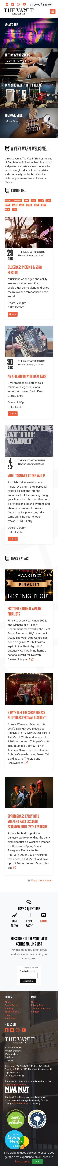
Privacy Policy (38, 1005)
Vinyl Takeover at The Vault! (26, 475)
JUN (15, 205)
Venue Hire (10, 1018)
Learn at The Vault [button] (16, 60)
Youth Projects (12, 1012)
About (8, 1002)
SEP (36, 205)
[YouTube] (24, 4)
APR (48, 201)
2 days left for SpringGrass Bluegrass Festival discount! (27, 715)
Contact (35, 1012)
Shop (7, 1015)
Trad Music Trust (20, 1103)
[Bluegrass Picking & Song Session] (29, 232)
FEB (33, 201)
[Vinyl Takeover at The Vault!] (29, 441)
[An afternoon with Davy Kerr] (29, 341)
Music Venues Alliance (15, 1084)
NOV (7, 209)
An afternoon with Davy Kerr (27, 376)
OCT (44, 205)
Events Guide (11, 1005)
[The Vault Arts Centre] (19, 11)
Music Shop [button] (12, 121)
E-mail (43, 921)
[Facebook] (7, 4)
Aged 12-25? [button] (13, 91)
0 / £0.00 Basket (41, 4)
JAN (26, 201)
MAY (7, 205)
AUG (29, 205)
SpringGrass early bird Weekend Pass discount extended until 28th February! (28, 821)
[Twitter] (12, 4)
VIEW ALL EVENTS (13, 201)
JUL (21, 205)
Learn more (22, 1161)
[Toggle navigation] (53, 11)
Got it (36, 1161)
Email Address (27, 971)
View (13, 314)
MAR (41, 201)
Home (34, 1002)
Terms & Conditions (40, 1008)
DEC (15, 209)
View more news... (42, 880)
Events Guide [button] (13, 30)
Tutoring (9, 1008)
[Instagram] (18, 4)
